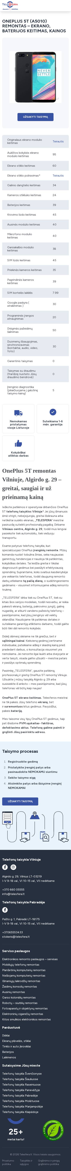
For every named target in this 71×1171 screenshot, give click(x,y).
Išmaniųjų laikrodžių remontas (21, 981)
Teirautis (58, 141)
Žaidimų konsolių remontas (19, 986)
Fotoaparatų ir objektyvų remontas (25, 1008)
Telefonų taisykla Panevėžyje (21, 1090)
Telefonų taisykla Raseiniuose (21, 1084)
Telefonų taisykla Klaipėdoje (20, 1112)
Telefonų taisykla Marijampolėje (22, 1106)
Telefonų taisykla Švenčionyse (22, 1073)
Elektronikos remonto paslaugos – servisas (30, 959)
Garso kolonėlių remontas (19, 997)
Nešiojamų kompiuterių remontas (23, 975)
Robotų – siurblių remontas (20, 1003)
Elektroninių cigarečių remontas (22, 1014)
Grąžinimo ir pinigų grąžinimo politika (49, 1162)
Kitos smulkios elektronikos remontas (26, 1019)
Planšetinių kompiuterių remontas (24, 970)
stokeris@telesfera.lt (16, 936)
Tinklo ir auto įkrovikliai (16, 1046)
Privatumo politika (8, 1162)
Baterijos (8, 1052)
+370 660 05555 (13, 889)
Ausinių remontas (13, 992)
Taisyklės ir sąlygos (26, 1162)
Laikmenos (9, 1057)
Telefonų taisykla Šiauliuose (20, 1079)
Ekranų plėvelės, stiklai (16, 1041)
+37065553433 (12, 932)
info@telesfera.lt (13, 894)
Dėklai (6, 1035)
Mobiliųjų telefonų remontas (20, 964)
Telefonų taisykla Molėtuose (20, 1101)
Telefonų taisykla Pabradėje (20, 1095)
